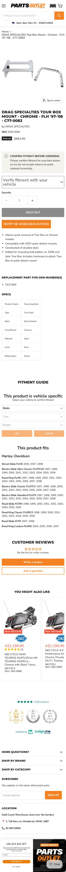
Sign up (53, 795)
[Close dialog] (64, 841)
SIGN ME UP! (16, 861)
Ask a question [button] (33, 571)
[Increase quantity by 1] (32, 200)
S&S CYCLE (10, 668)
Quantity (6, 192)
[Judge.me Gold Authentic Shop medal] (33, 716)
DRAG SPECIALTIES (17, 126)
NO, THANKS (16, 866)
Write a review (33, 562)
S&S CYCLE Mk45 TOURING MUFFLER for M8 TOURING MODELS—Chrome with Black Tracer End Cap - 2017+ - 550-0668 (21, 663)
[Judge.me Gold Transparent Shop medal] (50, 716)
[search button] (59, 16)
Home (5, 31)
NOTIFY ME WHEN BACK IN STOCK (26, 224)
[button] (52, 6)
